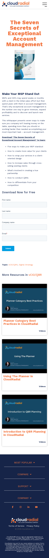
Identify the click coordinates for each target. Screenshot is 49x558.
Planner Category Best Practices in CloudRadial (20, 322)
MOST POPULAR (23, 462)
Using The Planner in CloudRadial (18, 377)
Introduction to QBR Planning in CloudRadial (24, 433)
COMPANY (23, 498)
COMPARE (23, 474)
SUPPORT (23, 486)
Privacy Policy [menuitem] (33, 526)
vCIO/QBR (13, 265)
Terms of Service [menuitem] (16, 526)
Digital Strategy (26, 265)
